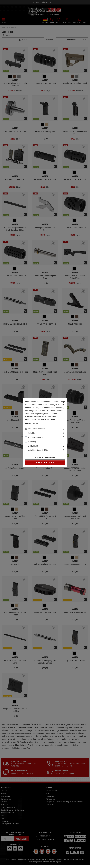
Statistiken (32, 433)
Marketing (32, 441)
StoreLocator (33, 445)
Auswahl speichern (45, 457)
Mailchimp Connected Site (38, 450)
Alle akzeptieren (45, 462)
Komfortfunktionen (35, 437)
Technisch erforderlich (36, 428)
